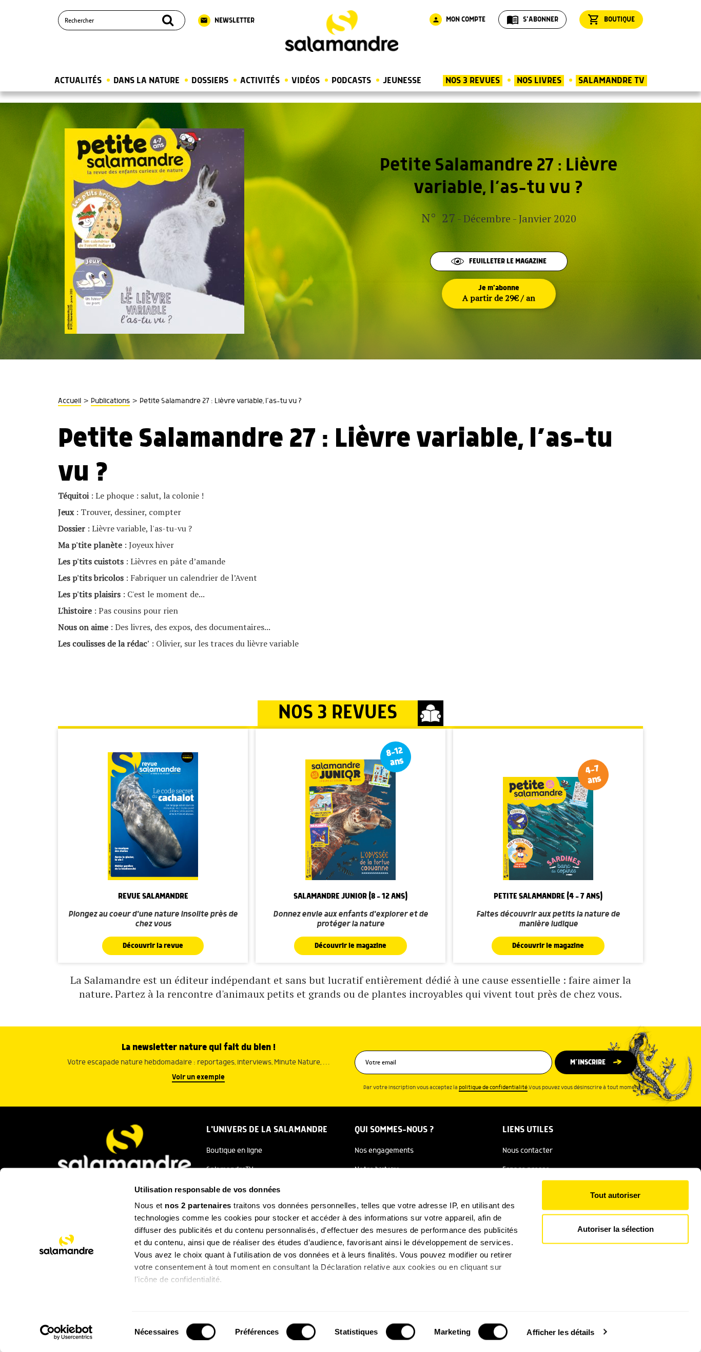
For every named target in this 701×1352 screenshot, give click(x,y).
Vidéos (305, 80)
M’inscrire (588, 1062)
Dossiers (209, 80)
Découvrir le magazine (350, 946)
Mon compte (458, 19)
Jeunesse (402, 80)
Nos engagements (384, 1151)
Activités (260, 80)
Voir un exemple (198, 1077)
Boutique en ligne (234, 1151)
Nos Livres (539, 80)
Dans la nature (146, 80)
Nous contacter (527, 1151)
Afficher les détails (560, 1331)
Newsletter (227, 20)
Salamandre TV (611, 80)
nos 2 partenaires (198, 1205)
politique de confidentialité (493, 1087)
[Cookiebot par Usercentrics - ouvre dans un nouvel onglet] (66, 1332)
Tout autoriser (615, 1195)
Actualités (78, 80)
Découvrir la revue (153, 946)
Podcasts (351, 80)
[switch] (301, 1331)
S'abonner (532, 19)
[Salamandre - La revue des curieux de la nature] (341, 31)
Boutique (611, 19)
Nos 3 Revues (472, 80)
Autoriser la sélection (615, 1228)
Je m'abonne (498, 293)
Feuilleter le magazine (508, 261)
